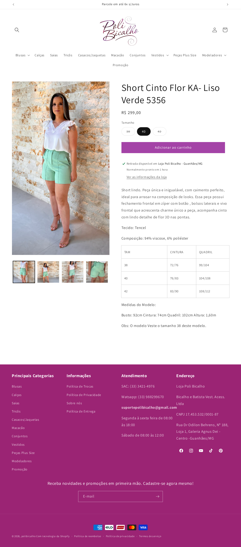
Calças (17, 395)
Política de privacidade (120, 536)
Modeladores (22, 461)
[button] (17, 30)
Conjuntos (20, 436)
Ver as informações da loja (147, 177)
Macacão (18, 428)
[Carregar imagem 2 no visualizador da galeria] (48, 272)
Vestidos (18, 444)
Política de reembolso (87, 536)
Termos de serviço (150, 536)
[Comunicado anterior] (13, 4)
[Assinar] (157, 496)
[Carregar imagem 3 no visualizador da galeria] (73, 272)
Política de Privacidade (84, 395)
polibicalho (28, 536)
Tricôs (16, 411)
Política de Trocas (80, 386)
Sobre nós (74, 403)
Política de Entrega (81, 411)
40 (144, 131)
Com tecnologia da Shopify (53, 536)
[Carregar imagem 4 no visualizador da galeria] (97, 272)
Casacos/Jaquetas (25, 419)
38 (130, 132)
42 (162, 132)
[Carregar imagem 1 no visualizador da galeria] (24, 272)
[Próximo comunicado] (227, 4)
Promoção (20, 469)
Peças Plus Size (23, 453)
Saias (16, 403)
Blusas (17, 386)
